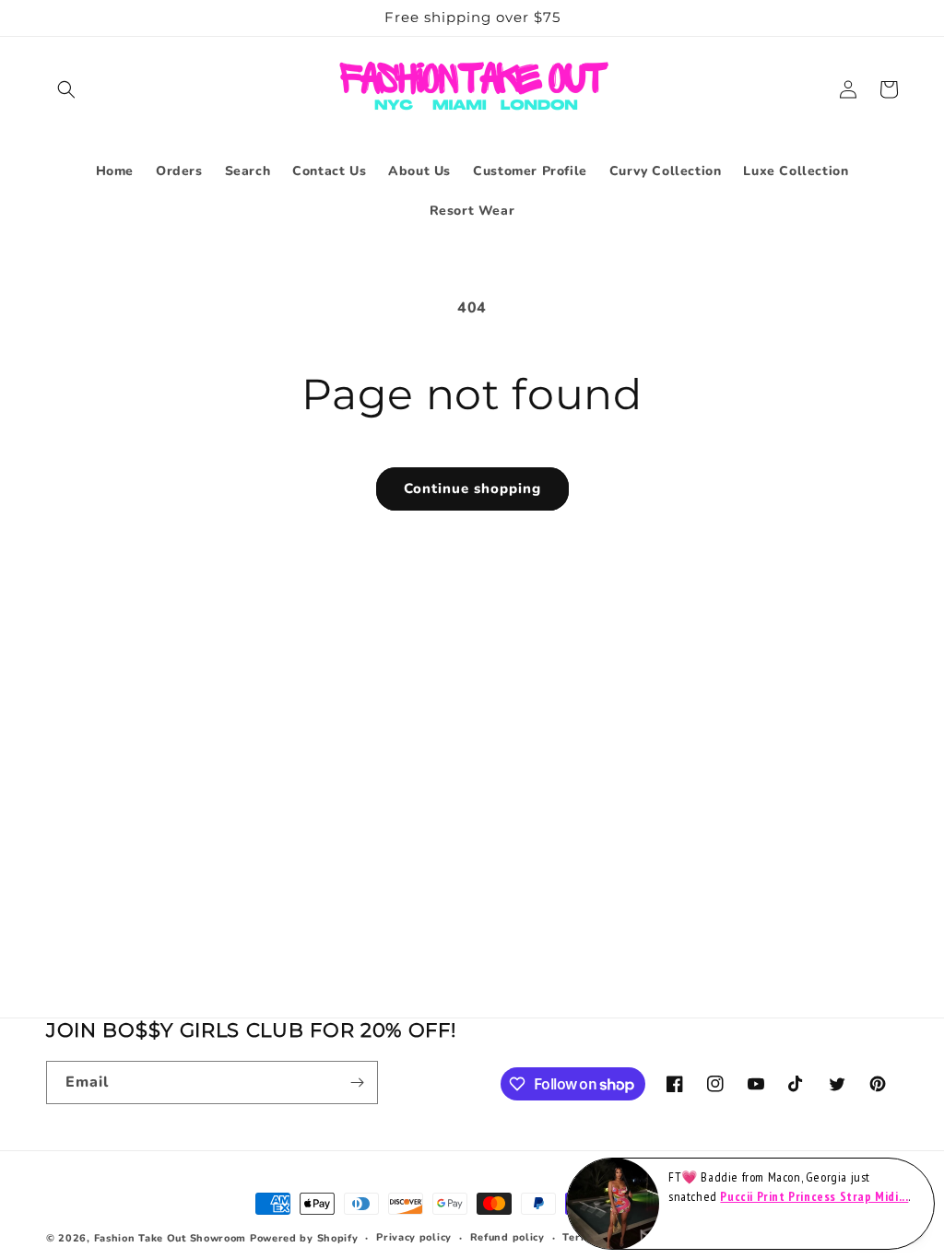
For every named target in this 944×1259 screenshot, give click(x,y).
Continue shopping (472, 488)
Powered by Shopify (304, 1238)
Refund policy (507, 1237)
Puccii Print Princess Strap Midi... (814, 1196)
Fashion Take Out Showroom (170, 1238)
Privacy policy (414, 1237)
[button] (66, 89)
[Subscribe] (356, 1082)
